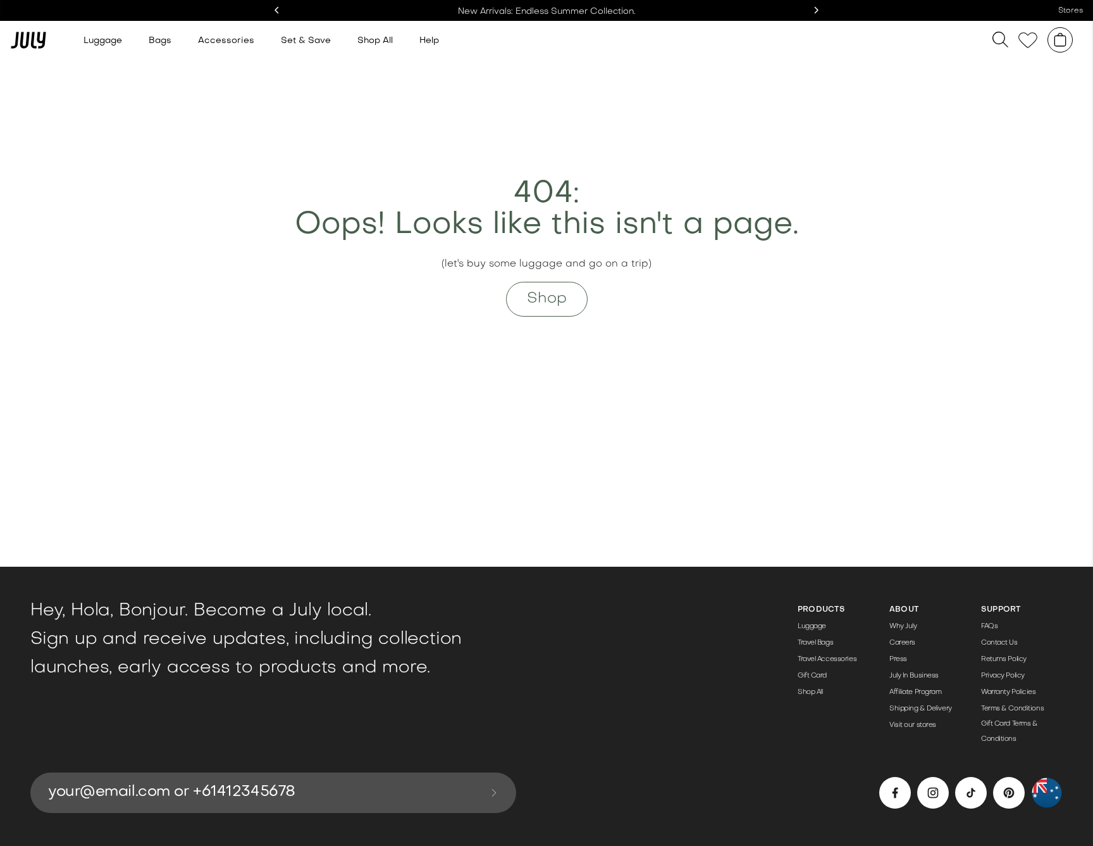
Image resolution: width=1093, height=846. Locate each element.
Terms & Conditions (1012, 708)
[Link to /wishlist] (1027, 40)
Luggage (102, 41)
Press (898, 659)
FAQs (989, 626)
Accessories (226, 41)
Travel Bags (815, 643)
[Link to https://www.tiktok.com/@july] (971, 792)
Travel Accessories (827, 659)
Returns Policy (1004, 659)
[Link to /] (28, 40)
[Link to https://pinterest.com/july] (1009, 792)
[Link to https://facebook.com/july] (895, 792)
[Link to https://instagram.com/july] (933, 792)
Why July (903, 626)
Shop (547, 298)
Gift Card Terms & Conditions (1009, 732)
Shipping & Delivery (920, 708)
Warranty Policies (1008, 692)
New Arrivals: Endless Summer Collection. (547, 12)
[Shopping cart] (1060, 40)
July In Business (914, 675)
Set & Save (306, 41)
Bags (160, 41)
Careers (902, 643)
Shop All (375, 41)
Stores (1070, 11)
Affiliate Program (915, 692)
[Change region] (1047, 793)
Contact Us (999, 643)
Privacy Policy (1003, 675)
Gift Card (812, 675)
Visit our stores (912, 725)
